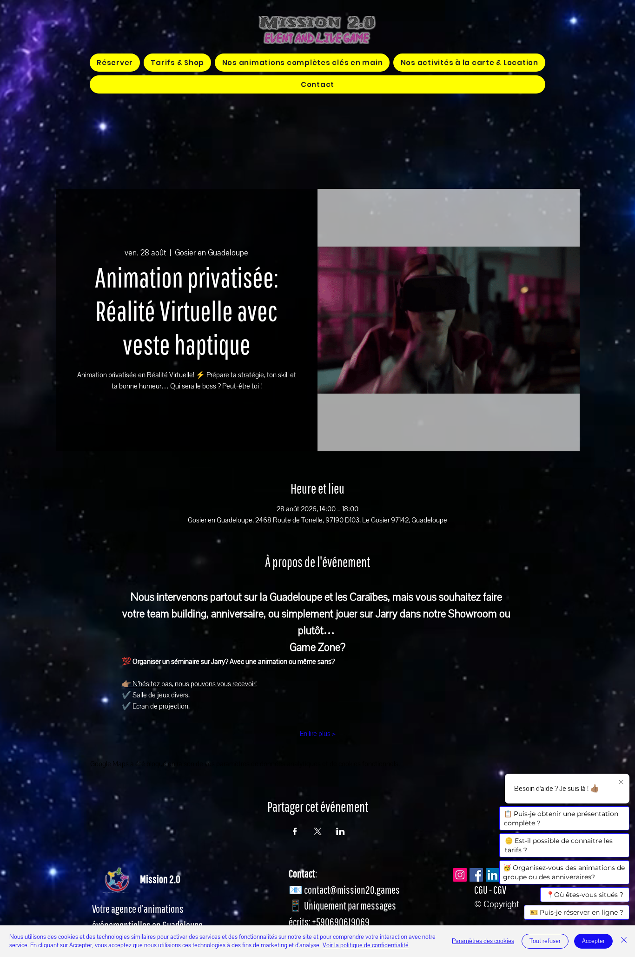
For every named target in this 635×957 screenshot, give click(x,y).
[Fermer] (623, 941)
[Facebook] (476, 875)
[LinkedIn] (492, 875)
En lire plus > (318, 733)
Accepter (593, 941)
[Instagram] (460, 875)
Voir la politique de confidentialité (366, 945)
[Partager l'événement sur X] (317, 831)
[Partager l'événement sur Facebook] (295, 831)
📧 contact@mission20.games (344, 889)
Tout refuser (545, 941)
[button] (302, 63)
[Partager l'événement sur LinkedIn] (340, 831)
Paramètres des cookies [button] (483, 941)
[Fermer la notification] (621, 782)
